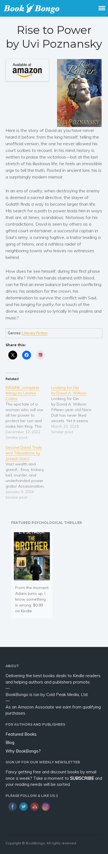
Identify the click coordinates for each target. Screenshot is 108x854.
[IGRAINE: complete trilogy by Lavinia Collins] (28, 412)
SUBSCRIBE (82, 778)
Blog (10, 742)
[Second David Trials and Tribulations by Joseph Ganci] (28, 472)
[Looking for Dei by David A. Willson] (74, 410)
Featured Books (21, 734)
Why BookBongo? (23, 751)
